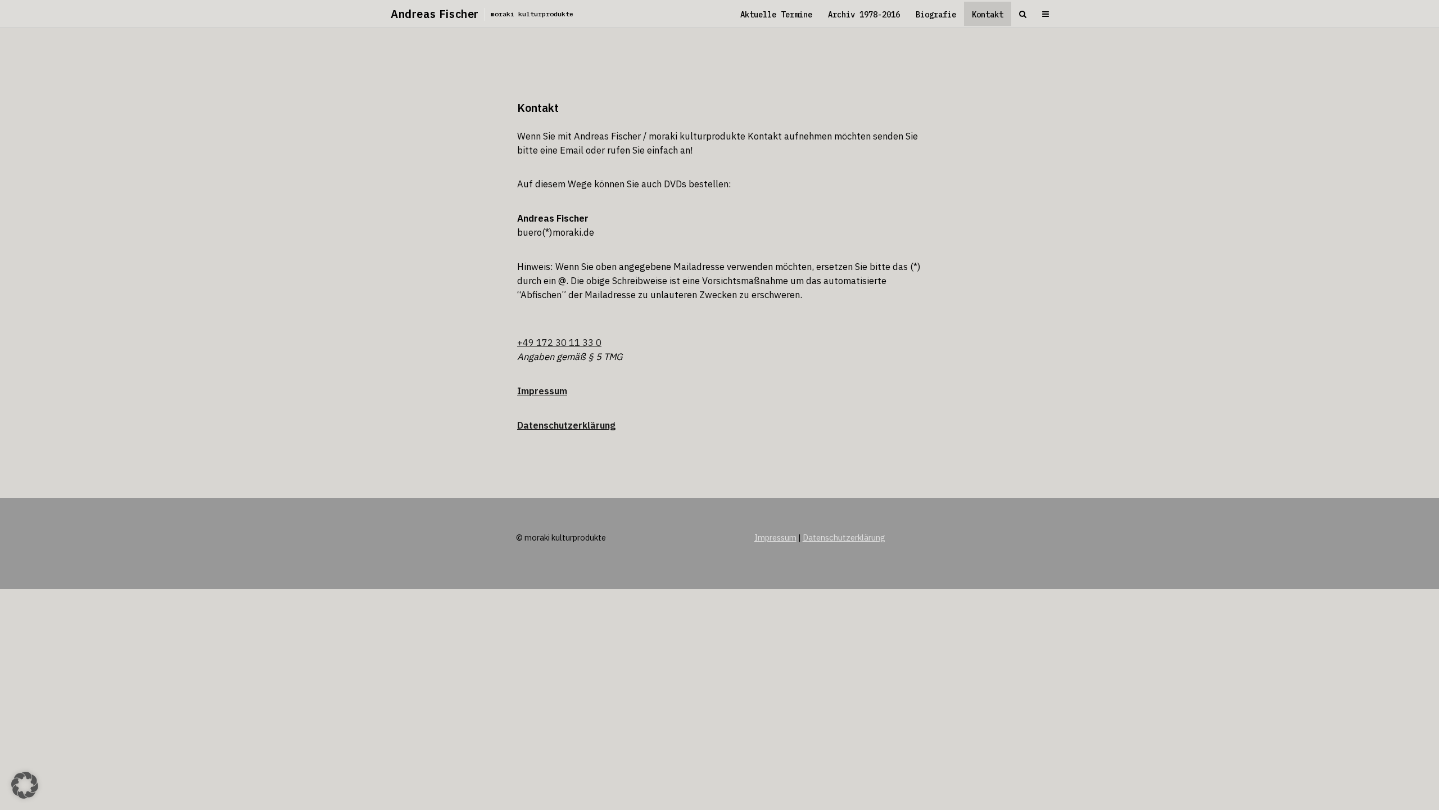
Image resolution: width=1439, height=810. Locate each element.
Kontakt (987, 15)
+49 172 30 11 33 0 (559, 342)
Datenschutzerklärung (566, 425)
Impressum (775, 537)
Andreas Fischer (435, 14)
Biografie (936, 15)
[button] (24, 785)
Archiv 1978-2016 (864, 15)
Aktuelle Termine (776, 15)
